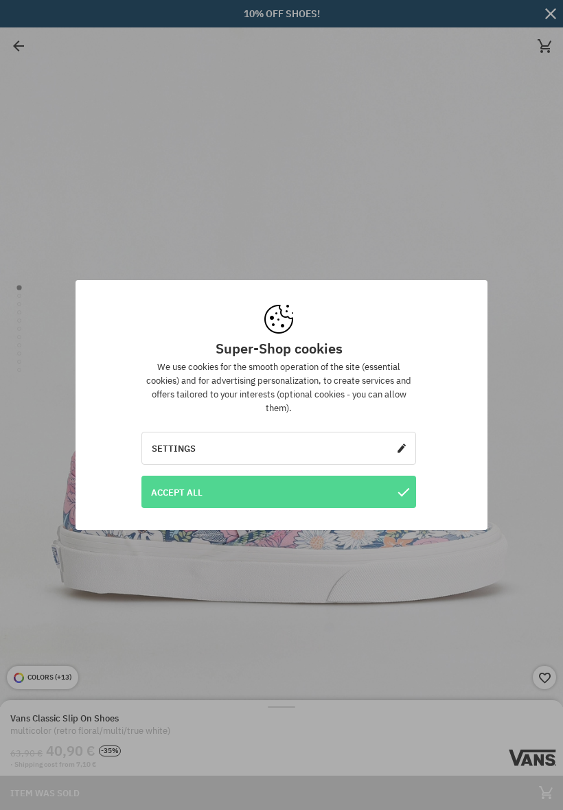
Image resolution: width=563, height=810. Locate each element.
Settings (174, 448)
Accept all (177, 492)
